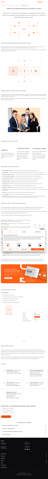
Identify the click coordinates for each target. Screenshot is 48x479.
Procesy (17, 5)
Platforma (3, 456)
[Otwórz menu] (46, 2)
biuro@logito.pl (30, 474)
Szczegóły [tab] (24, 231)
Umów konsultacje (6, 416)
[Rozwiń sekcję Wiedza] (46, 460)
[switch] (18, 245)
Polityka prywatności (19, 474)
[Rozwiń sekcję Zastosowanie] (46, 454)
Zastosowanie (11, 5)
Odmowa (10, 249)
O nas (2, 462)
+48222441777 (3, 444)
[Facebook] (29, 449)
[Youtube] (27, 449)
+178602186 (26, 444)
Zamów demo (40, 1)
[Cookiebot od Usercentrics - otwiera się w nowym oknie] (40, 229)
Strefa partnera (4, 467)
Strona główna (3, 5)
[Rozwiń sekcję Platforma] (46, 456)
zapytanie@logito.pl (4, 448)
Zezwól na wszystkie (37, 249)
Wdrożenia (3, 458)
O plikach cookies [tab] (38, 231)
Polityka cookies (25, 474)
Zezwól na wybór (24, 249)
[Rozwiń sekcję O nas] (46, 463)
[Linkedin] (25, 449)
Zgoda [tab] (10, 231)
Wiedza (2, 460)
